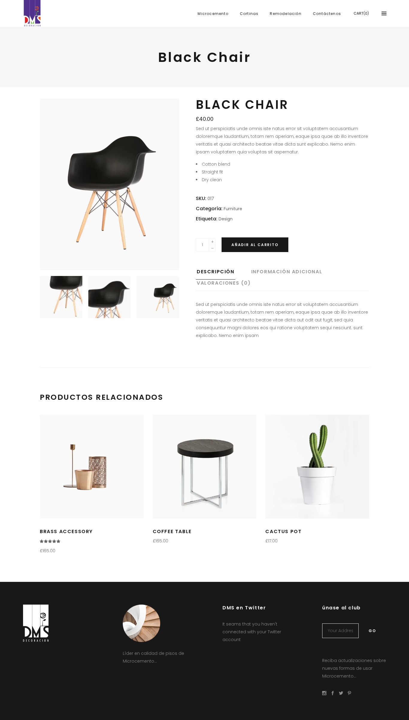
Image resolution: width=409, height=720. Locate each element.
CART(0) (361, 13)
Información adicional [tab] (286, 271)
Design (226, 219)
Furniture (233, 209)
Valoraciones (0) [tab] (224, 283)
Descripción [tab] (215, 271)
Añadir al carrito (254, 244)
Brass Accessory (66, 531)
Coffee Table (172, 531)
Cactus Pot (283, 531)
